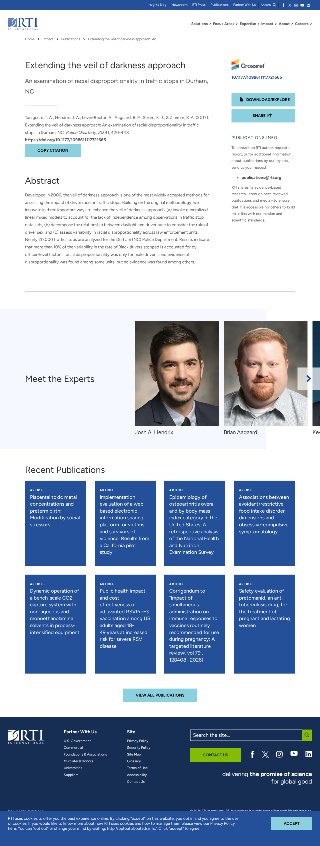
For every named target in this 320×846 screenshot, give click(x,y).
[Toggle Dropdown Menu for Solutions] (210, 23)
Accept (298, 823)
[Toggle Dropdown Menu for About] (292, 23)
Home (30, 39)
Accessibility (137, 775)
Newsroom (180, 4)
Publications (219, 4)
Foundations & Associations (85, 754)
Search (266, 5)
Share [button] (259, 115)
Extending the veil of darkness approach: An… (123, 39)
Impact (48, 39)
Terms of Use (137, 768)
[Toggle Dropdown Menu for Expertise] (259, 23)
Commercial (73, 748)
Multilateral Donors (78, 761)
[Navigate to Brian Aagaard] (266, 373)
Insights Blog (157, 4)
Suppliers (71, 775)
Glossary (134, 761)
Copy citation (53, 150)
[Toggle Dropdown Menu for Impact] (276, 23)
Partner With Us (244, 4)
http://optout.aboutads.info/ (132, 828)
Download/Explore (267, 99)
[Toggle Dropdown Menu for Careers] (311, 23)
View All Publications (160, 695)
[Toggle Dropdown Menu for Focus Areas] (237, 23)
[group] (179, 378)
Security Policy (138, 748)
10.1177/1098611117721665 (257, 77)
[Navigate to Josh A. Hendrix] (177, 373)
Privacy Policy (137, 741)
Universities (73, 768)
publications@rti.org (261, 177)
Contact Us (136, 782)
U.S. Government (77, 741)
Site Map (134, 754)
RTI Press (199, 4)
